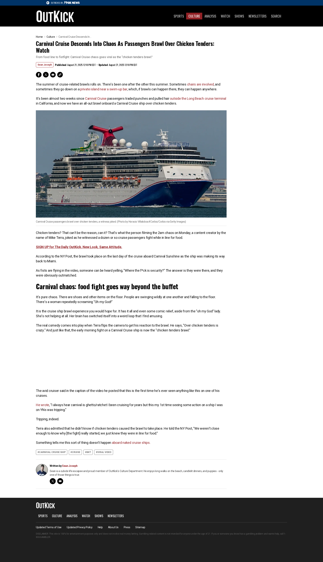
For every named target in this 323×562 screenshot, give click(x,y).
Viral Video (104, 452)
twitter (53, 481)
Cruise (76, 452)
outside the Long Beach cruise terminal (198, 98)
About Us (113, 527)
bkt (89, 452)
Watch (225, 16)
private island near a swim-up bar (103, 89)
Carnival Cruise (96, 98)
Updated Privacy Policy (80, 527)
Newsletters (258, 16)
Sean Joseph (45, 64)
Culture (194, 16)
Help (100, 527)
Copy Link (60, 74)
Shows (239, 16)
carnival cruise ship (52, 452)
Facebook (38, 74)
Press (127, 527)
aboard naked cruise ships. (131, 443)
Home (39, 36)
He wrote (42, 405)
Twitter (46, 74)
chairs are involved (200, 84)
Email (53, 74)
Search (276, 16)
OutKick (55, 16)
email (60, 481)
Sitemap (140, 527)
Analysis (210, 16)
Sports (179, 16)
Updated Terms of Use (48, 527)
